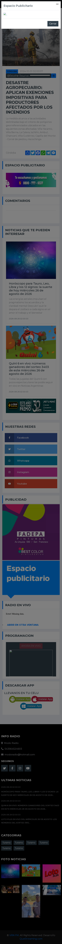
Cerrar (53, 23)
